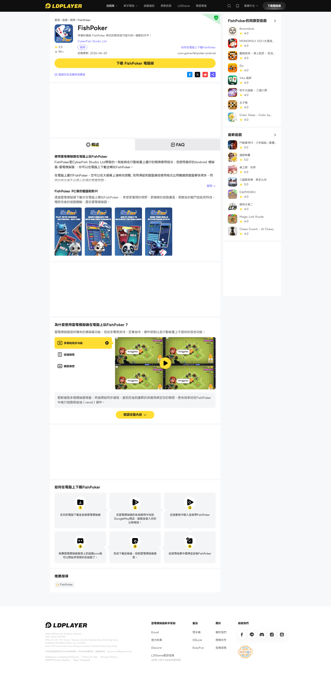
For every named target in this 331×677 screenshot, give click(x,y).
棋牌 (72, 20)
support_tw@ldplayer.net (119, 651)
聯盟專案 (201, 6)
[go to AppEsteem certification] (245, 652)
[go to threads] (282, 634)
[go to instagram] (272, 634)
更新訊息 (166, 6)
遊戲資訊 (149, 6)
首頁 (57, 20)
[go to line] (252, 634)
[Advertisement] (135, 110)
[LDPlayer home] (63, 5)
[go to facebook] (242, 634)
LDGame (184, 6)
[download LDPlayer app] (237, 6)
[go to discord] (262, 634)
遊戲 (65, 20)
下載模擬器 (274, 6)
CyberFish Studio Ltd (92, 41)
